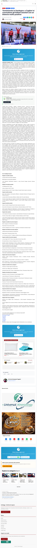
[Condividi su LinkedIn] (27, 17)
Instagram (4, 319)
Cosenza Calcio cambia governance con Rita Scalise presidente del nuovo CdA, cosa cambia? (6, 481)
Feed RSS (2, 526)
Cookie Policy (3, 530)
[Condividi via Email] (33, 17)
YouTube (4, 318)
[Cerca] (33, 4)
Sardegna (8, 8)
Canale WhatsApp (14, 457)
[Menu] (35, 4)
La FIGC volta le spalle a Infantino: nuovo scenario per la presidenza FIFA (14, 481)
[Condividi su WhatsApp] (29, 17)
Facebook (4, 316)
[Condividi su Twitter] (26, 17)
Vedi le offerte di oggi (7, 466)
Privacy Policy (3, 528)
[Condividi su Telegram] (31, 17)
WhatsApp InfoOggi (6, 315)
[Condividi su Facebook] (24, 17)
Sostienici (2, 525)
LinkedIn (3, 320)
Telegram (4, 317)
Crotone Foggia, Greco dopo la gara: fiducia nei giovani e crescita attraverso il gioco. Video (30, 481)
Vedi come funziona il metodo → (8, 497)
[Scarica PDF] (24, 19)
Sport (4, 8)
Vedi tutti (18, 486)
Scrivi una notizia (4, 523)
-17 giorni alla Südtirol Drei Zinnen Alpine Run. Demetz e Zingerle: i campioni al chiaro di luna (22, 481)
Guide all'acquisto (4, 521)
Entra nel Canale (19, 59)
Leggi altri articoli (11, 380)
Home (2, 518)
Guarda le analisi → (7, 102)
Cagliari (12, 8)
